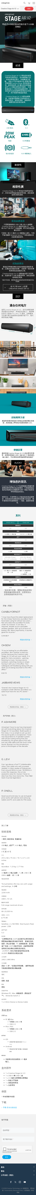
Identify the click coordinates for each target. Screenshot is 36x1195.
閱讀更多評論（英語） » (18, 707)
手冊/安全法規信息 (10, 1107)
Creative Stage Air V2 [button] (8, 9)
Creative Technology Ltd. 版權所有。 (18, 1188)
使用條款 (27, 1190)
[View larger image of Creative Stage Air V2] (10, 35)
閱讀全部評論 (25, 640)
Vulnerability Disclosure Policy (14, 1190)
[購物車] (29, 3)
